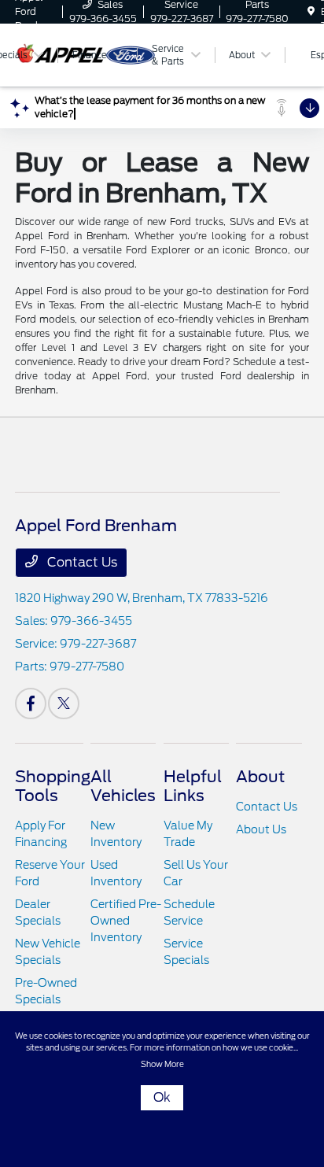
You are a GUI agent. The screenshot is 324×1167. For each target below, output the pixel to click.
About (260, 776)
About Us (261, 829)
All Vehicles (123, 786)
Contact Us (80, 562)
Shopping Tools (52, 786)
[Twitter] (63, 703)
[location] (311, 11)
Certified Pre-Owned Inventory (125, 921)
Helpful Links (193, 786)
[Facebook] (30, 703)
